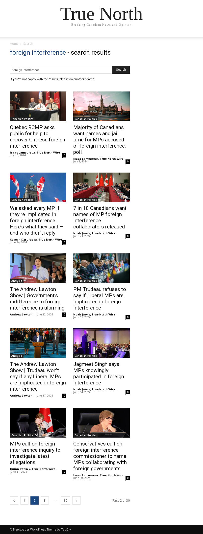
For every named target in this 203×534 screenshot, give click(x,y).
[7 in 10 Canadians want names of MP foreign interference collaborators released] (101, 187)
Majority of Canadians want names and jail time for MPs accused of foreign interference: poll (99, 139)
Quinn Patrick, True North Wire (32, 469)
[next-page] (76, 500)
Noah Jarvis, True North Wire (94, 233)
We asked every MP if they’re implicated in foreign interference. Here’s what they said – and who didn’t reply (36, 220)
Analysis (16, 281)
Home (14, 44)
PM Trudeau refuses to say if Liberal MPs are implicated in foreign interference (99, 298)
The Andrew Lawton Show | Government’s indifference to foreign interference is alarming (37, 298)
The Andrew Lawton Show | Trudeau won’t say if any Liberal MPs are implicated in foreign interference (38, 376)
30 (65, 500)
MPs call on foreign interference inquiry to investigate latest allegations (35, 453)
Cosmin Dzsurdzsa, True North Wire (36, 239)
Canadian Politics (22, 119)
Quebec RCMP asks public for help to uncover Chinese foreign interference (37, 136)
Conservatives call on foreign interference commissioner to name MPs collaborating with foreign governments (100, 456)
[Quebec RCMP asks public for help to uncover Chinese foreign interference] (38, 106)
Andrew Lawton (21, 314)
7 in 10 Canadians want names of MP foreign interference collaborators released (100, 217)
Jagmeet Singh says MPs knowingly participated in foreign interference (98, 373)
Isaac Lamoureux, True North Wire (35, 152)
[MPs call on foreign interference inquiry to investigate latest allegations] (38, 423)
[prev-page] (14, 500)
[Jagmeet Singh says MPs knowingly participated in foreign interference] (101, 343)
